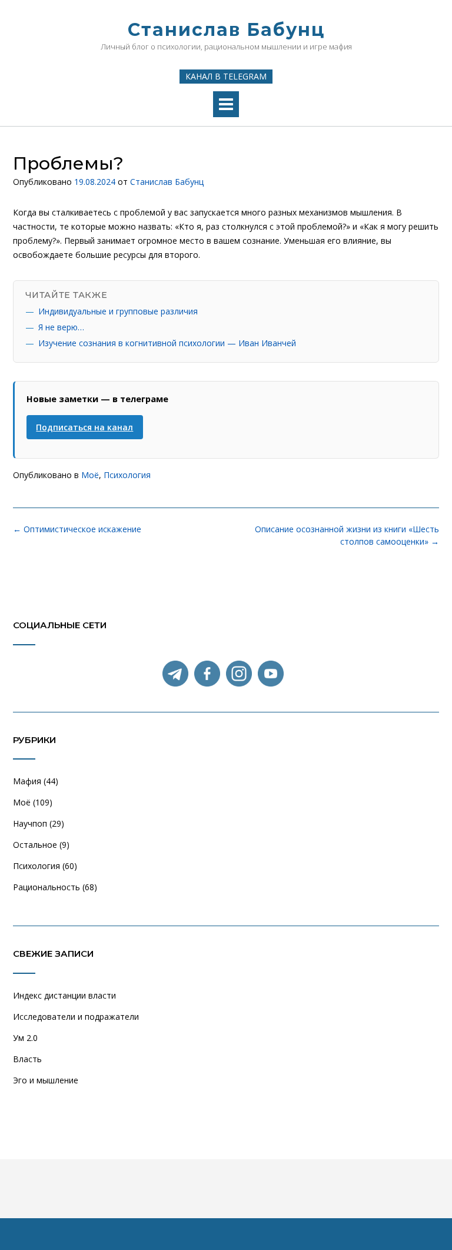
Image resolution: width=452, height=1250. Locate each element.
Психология (127, 474)
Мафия (27, 781)
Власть (27, 1059)
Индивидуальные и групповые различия (118, 311)
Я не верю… (61, 327)
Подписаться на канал (84, 427)
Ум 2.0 (25, 1037)
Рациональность (46, 887)
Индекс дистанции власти (64, 995)
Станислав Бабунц (226, 30)
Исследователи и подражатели (76, 1016)
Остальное (35, 844)
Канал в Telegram (226, 76)
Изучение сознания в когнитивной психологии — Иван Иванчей (167, 343)
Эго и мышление (45, 1080)
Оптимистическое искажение (77, 529)
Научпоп (30, 823)
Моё (90, 474)
